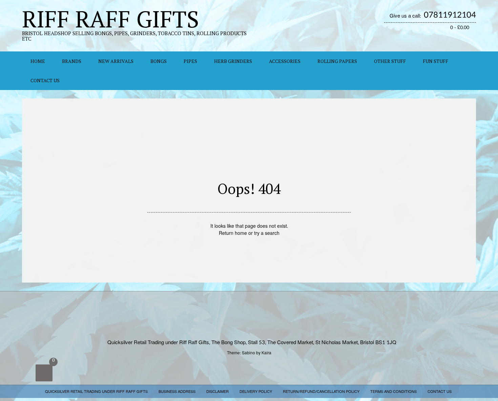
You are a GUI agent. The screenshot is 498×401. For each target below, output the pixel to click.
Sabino (248, 353)
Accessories (284, 61)
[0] (44, 372)
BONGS (158, 61)
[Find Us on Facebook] (466, 37)
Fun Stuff (435, 61)
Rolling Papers (337, 61)
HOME (37, 61)
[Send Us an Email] (458, 37)
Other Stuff (390, 61)
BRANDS (71, 61)
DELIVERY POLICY (256, 391)
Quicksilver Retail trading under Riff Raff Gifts (96, 391)
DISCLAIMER (217, 391)
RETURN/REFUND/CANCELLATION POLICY (321, 391)
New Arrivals (115, 61)
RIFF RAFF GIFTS (110, 18)
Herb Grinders (233, 61)
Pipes (190, 61)
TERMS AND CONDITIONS (393, 391)
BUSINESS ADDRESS (177, 391)
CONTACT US (45, 80)
